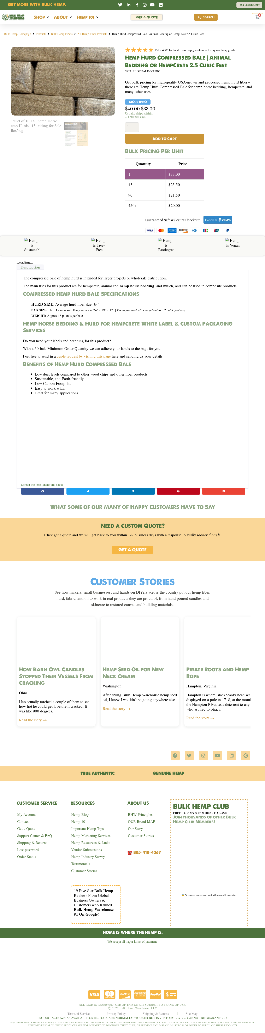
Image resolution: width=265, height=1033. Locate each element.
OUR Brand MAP (141, 821)
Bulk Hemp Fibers (61, 34)
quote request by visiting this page (84, 356)
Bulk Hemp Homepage (17, 34)
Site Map (192, 1013)
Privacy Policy (116, 1013)
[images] (63, 81)
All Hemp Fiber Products (92, 34)
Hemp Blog (80, 814)
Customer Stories (84, 870)
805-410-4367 (147, 852)
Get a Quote (26, 828)
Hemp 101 (79, 821)
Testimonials (80, 863)
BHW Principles (140, 814)
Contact (23, 821)
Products (41, 34)
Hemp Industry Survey (88, 856)
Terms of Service (78, 1013)
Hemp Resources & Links (90, 842)
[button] (42, 17)
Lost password (28, 849)
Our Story (135, 828)
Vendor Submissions (86, 849)
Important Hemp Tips (87, 828)
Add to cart (164, 139)
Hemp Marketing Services (91, 835)
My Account (26, 814)
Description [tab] (30, 267)
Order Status (26, 856)
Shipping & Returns (32, 842)
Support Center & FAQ (34, 835)
